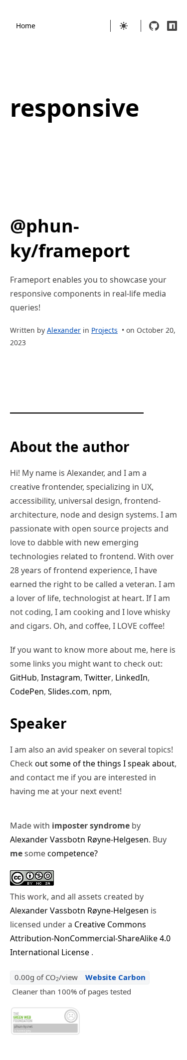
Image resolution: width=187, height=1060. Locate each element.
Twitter (97, 677)
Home (25, 25)
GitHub (23, 677)
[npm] (172, 26)
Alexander (64, 330)
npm (101, 691)
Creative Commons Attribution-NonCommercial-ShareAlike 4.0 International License (90, 938)
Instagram (60, 677)
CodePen (27, 691)
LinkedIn (131, 677)
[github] (154, 26)
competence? (72, 853)
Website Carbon (115, 977)
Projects (104, 330)
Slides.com (68, 691)
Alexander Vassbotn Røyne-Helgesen (79, 839)
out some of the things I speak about (105, 763)
